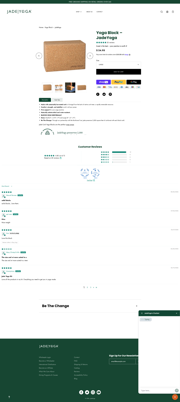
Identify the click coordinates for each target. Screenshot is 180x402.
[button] (173, 12)
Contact (99, 12)
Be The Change (55, 305)
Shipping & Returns (81, 364)
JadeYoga (92, 398)
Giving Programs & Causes (48, 375)
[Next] (90, 56)
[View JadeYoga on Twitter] (87, 392)
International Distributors (47, 364)
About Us (89, 12)
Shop (77, 12)
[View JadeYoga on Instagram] (93, 392)
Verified (89, 180)
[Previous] (39, 56)
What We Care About (46, 371)
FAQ (75, 361)
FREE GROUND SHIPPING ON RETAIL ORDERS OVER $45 (90, 2)
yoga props (70, 124)
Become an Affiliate (46, 368)
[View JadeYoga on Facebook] (81, 392)
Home (41, 27)
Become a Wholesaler (46, 361)
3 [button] (90, 287)
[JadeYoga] (19, 11)
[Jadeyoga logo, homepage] (49, 346)
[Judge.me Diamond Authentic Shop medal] (85, 173)
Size (97, 60)
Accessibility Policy (81, 375)
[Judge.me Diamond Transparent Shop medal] (95, 173)
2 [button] (87, 287)
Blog (75, 378)
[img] (7, 192)
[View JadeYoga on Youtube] (99, 392)
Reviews (77, 371)
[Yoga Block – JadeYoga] (47, 87)
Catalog (77, 368)
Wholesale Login (45, 357)
